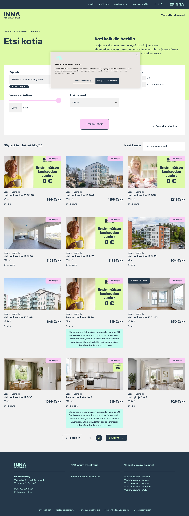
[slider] (58, 100)
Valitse (75, 102)
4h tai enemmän (155, 84)
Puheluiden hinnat (23, 492)
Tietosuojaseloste (65, 510)
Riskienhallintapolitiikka (116, 510)
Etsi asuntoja (94, 124)
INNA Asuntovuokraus (16, 31)
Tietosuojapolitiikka (89, 510)
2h (148, 78)
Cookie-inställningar (83, 81)
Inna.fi (91, 4)
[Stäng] (137, 55)
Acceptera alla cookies (107, 81)
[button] (72, 438)
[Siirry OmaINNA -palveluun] (177, 4)
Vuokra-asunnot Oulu (135, 490)
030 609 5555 (27, 489)
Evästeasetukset (142, 510)
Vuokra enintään (20, 95)
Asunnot (35, 31)
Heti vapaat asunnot (156, 146)
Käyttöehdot (44, 510)
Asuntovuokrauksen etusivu (85, 477)
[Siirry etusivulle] (12, 17)
